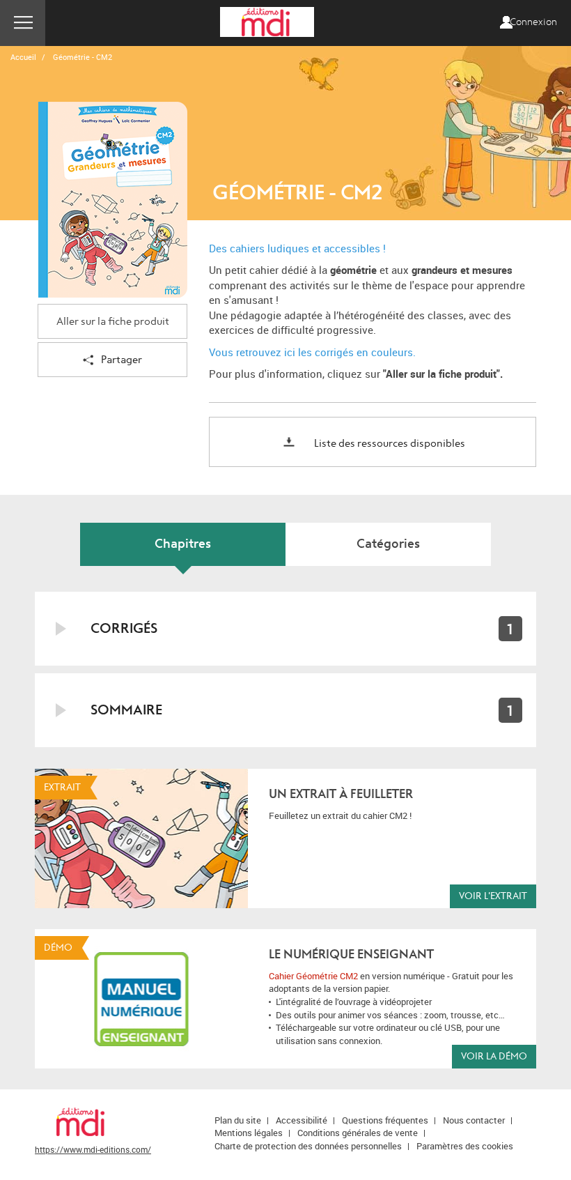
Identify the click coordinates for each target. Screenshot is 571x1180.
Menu (22, 23)
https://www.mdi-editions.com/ (93, 1149)
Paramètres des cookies (464, 1146)
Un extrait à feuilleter (341, 794)
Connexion (533, 22)
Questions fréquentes (385, 1120)
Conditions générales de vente (357, 1132)
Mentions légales (248, 1132)
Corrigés (124, 628)
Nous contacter (474, 1120)
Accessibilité (301, 1120)
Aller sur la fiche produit (112, 322)
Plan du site (237, 1120)
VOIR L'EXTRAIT (493, 896)
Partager (121, 360)
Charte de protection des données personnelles (308, 1146)
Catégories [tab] (388, 544)
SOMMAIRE (126, 710)
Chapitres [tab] (183, 544)
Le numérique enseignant (351, 954)
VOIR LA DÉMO (494, 1056)
